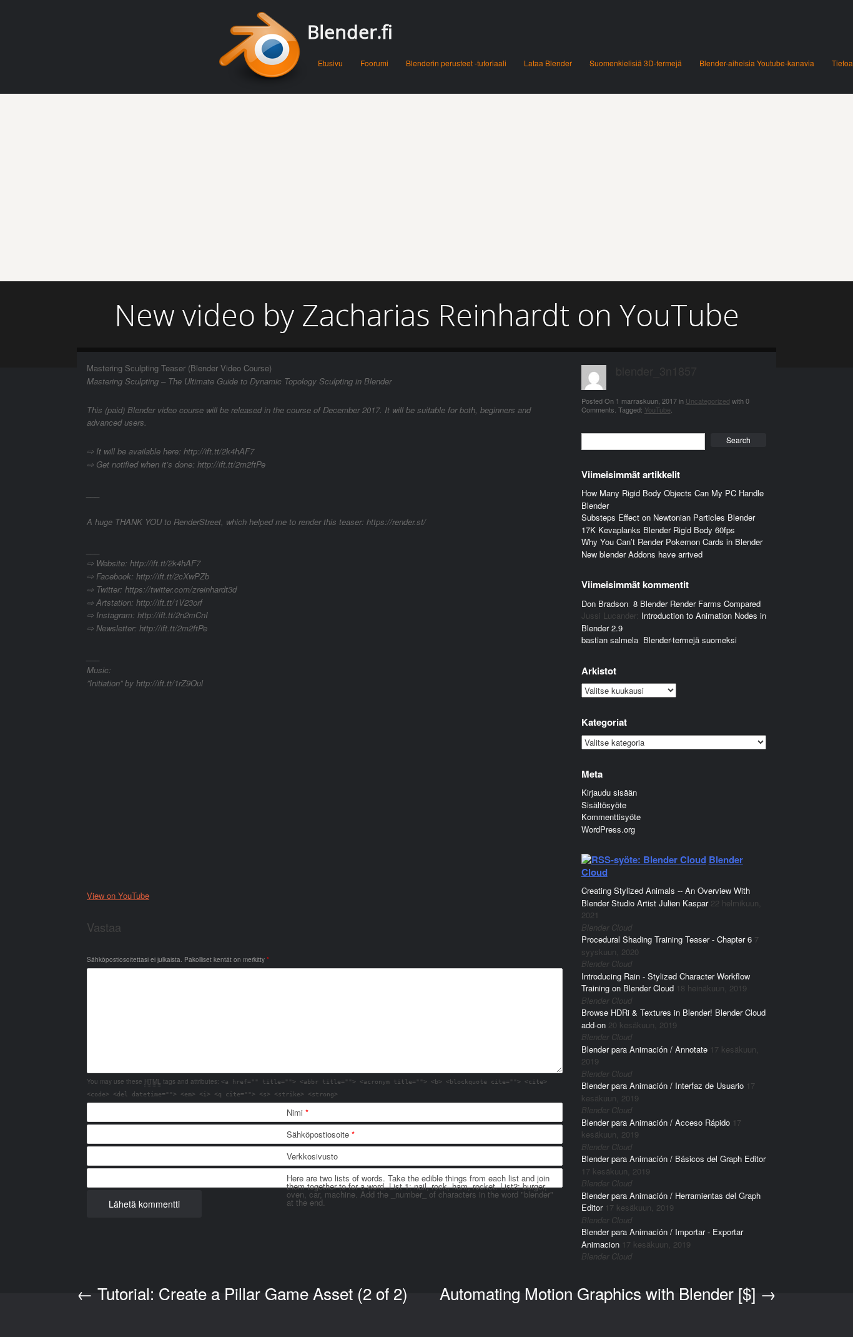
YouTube (657, 409)
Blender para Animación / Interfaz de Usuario (662, 1085)
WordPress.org (608, 829)
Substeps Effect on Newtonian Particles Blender (668, 517)
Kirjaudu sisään (609, 792)
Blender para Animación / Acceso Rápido (655, 1122)
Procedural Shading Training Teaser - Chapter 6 (666, 939)
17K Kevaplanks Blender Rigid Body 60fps (658, 530)
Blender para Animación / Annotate (644, 1049)
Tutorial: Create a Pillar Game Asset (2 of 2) (242, 1292)
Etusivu (330, 63)
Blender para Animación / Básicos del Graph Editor (673, 1158)
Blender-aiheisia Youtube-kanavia (756, 63)
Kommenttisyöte (611, 817)
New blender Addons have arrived (642, 554)
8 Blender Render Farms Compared (697, 603)
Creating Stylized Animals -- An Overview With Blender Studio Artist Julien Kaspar (665, 896)
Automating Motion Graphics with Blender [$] (608, 1292)
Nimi (297, 1112)
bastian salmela (609, 640)
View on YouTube (118, 895)
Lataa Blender (548, 63)
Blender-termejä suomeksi (690, 640)
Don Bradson (604, 603)
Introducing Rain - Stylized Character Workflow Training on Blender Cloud (665, 982)
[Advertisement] (426, 187)
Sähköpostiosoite (321, 1134)
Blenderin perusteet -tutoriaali (456, 63)
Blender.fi (350, 31)
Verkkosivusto (312, 1156)
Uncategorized (708, 401)
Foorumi (374, 63)
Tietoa (842, 63)
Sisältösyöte (603, 805)
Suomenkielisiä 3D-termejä (635, 63)
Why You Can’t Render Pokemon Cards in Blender (671, 542)
